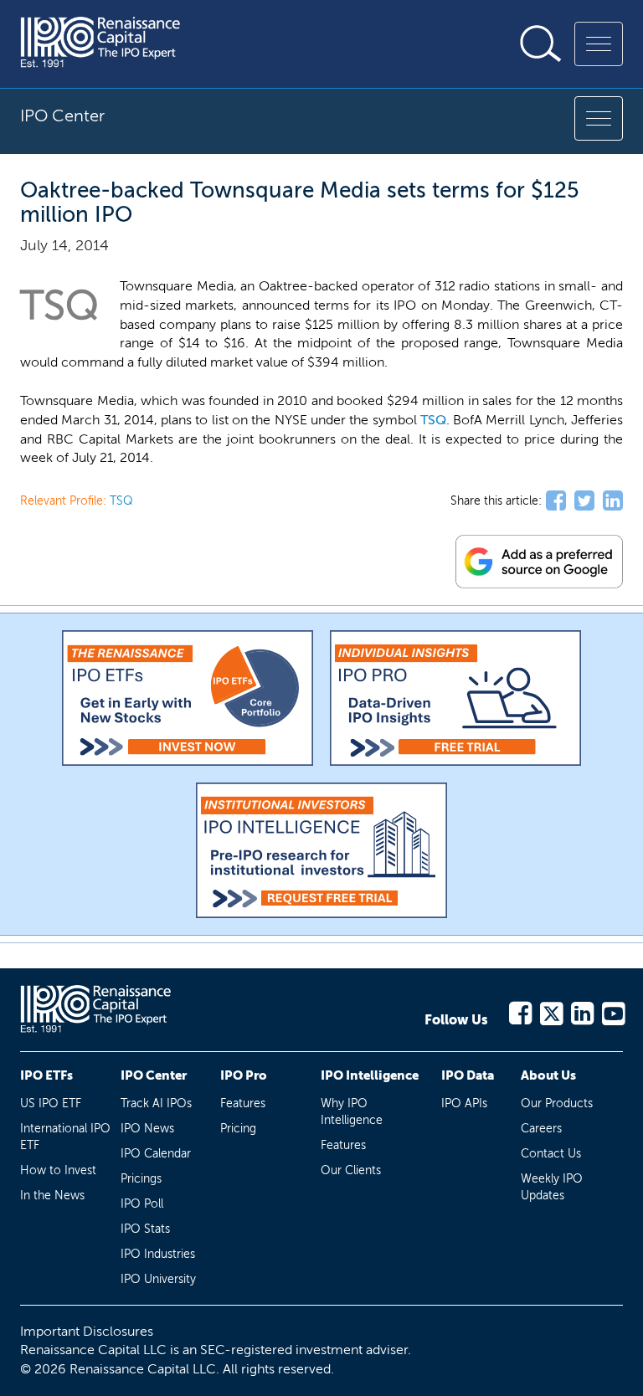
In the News (52, 1195)
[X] (550, 1010)
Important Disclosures (86, 1331)
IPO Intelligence (370, 1075)
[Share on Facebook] (556, 501)
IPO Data (467, 1075)
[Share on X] (584, 501)
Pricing (238, 1128)
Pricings (141, 1179)
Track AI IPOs (156, 1103)
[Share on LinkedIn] (613, 501)
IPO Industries (158, 1254)
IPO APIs (464, 1103)
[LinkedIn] (581, 1010)
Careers (541, 1128)
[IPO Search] (541, 43)
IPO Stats (145, 1229)
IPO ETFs (46, 1075)
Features (242, 1103)
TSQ (433, 420)
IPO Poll (142, 1204)
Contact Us (551, 1154)
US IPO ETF (50, 1103)
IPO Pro (243, 1075)
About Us (548, 1075)
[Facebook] (519, 1010)
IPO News (147, 1128)
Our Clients (351, 1170)
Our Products (557, 1103)
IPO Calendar (156, 1154)
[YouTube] (612, 1010)
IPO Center (154, 1075)
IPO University (158, 1279)
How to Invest (58, 1170)
